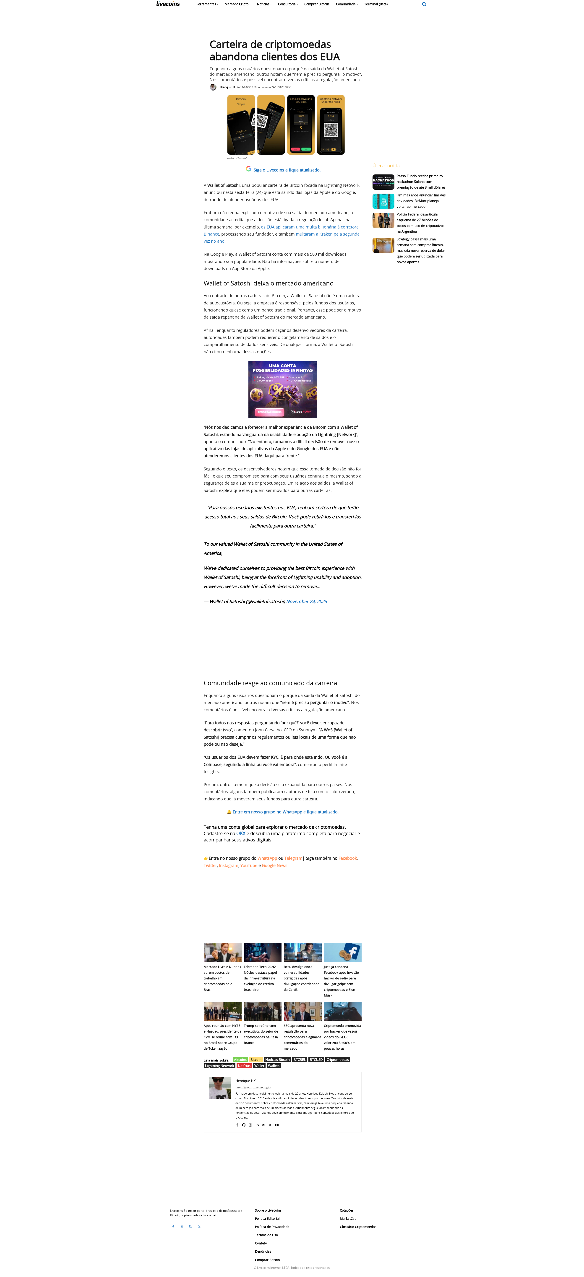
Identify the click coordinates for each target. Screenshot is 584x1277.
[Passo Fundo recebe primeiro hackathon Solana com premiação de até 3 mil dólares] (383, 182)
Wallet (259, 1065)
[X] (270, 1124)
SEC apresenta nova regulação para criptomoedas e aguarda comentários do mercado (302, 1037)
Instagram (228, 865)
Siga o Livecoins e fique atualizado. (287, 170)
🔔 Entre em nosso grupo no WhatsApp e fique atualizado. (283, 812)
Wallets (273, 1065)
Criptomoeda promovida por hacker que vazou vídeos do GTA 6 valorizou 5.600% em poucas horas (342, 1037)
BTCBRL (300, 1059)
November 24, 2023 (306, 601)
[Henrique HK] (214, 87)
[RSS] (190, 1227)
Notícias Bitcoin (277, 1059)
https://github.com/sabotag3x (253, 1087)
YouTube (248, 865)
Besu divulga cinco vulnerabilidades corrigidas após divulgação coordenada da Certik (301, 978)
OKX (240, 833)
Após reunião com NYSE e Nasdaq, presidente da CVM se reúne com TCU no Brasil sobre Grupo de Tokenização (222, 1037)
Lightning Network (219, 1065)
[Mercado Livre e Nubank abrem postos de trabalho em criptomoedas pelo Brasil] (223, 952)
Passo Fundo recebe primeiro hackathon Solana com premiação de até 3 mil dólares (421, 181)
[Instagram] (250, 1124)
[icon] (424, 4)
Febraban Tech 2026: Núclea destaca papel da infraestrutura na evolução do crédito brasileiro (260, 978)
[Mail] (263, 1124)
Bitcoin (255, 1059)
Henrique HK (227, 87)
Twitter (210, 865)
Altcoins (240, 1059)
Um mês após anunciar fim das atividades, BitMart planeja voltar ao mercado (421, 201)
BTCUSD (316, 1059)
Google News (274, 865)
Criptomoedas (338, 1059)
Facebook (348, 858)
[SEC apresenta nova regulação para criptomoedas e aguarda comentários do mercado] (303, 1011)
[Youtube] (277, 1124)
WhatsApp (267, 858)
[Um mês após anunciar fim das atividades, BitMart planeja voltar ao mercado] (383, 201)
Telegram (293, 858)
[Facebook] (237, 1124)
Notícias (244, 1065)
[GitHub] (243, 1124)
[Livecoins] (168, 4)
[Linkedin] (257, 1124)
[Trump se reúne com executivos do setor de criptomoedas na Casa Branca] (263, 1011)
